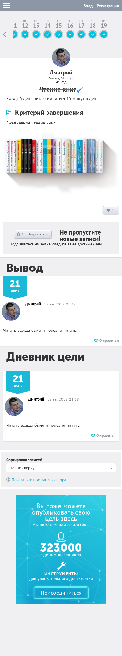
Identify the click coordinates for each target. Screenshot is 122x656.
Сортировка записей (24, 460)
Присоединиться (61, 592)
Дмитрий (33, 304)
